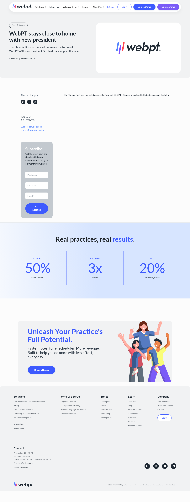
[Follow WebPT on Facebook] (174, 466)
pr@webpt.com (26, 463)
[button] (40, 7)
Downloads (133, 413)
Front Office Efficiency (23, 409)
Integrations (19, 424)
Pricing (110, 7)
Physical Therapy (68, 401)
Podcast (131, 421)
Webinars (132, 417)
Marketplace (19, 428)
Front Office (106, 409)
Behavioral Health (68, 413)
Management (106, 417)
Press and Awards (165, 405)
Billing (16, 405)
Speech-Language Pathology (73, 409)
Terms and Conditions (143, 485)
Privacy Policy (158, 485)
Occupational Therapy (70, 405)
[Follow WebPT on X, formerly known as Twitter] (156, 466)
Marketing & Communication (26, 413)
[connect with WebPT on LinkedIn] (147, 466)
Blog (130, 405)
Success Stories (135, 425)
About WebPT (163, 401)
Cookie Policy (171, 485)
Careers (160, 409)
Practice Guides (135, 409)
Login (124, 6)
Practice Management (23, 417)
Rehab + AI (54, 7)
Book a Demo (144, 6)
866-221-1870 (26, 453)
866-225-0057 (24, 456)
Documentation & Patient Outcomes (29, 401)
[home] (22, 6)
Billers (103, 405)
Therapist (105, 401)
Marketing (105, 413)
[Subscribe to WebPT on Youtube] (165, 466)
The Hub (132, 401)
